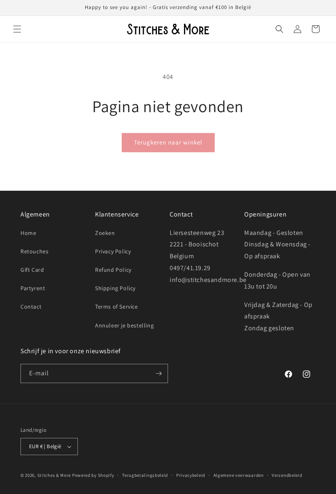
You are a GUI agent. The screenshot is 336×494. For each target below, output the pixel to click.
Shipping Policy (115, 288)
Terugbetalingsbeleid (145, 475)
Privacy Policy (113, 251)
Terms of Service (116, 306)
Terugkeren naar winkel (168, 142)
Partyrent (32, 288)
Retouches (34, 251)
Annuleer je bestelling (124, 325)
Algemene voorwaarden (238, 475)
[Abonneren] (159, 373)
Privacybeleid (190, 475)
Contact (30, 306)
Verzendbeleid (287, 475)
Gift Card (32, 269)
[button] (17, 29)
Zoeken (105, 233)
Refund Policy (113, 269)
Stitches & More (54, 475)
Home (28, 233)
